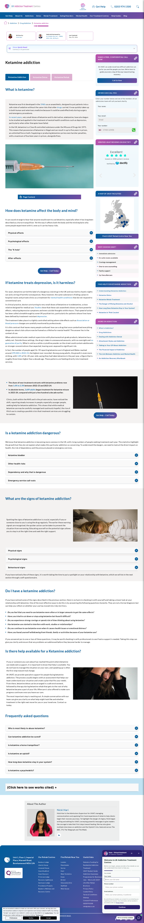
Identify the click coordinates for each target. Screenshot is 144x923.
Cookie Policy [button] (49, 913)
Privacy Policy (88, 889)
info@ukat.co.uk (89, 906)
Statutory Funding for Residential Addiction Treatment (90, 865)
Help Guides (116, 16)
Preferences (13, 918)
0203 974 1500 (122, 6)
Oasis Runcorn (43, 874)
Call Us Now (117, 80)
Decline (31, 918)
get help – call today (49, 271)
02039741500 (88, 903)
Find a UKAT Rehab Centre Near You (117, 236)
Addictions (29, 16)
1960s (43, 104)
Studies (38, 307)
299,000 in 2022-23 (20, 353)
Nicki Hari (19, 37)
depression (42, 316)
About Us (19, 16)
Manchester (65, 865)
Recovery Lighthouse (45, 880)
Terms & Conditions (90, 894)
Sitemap (86, 897)
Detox (38, 16)
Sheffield (64, 886)
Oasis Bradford (43, 871)
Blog (125, 16)
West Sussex (65, 889)
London (63, 862)
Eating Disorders (66, 16)
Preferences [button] (39, 915)
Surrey (63, 868)
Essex (63, 877)
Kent (62, 871)
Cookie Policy (88, 892)
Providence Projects (45, 886)
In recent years (15, 117)
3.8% (19, 356)
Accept (48, 918)
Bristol (63, 880)
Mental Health (81, 16)
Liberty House (43, 865)
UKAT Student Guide (90, 871)
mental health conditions (62, 297)
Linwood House (43, 868)
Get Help (101, 6)
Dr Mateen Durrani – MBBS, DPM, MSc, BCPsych (54, 37)
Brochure (86, 886)
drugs (59, 107)
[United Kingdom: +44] (100, 130)
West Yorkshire (66, 874)
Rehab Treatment (51, 16)
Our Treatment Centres (99, 16)
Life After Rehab (89, 883)
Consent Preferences (90, 900)
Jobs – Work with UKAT (91, 880)
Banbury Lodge (43, 862)
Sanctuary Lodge (44, 883)
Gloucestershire (66, 883)
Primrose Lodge (43, 877)
